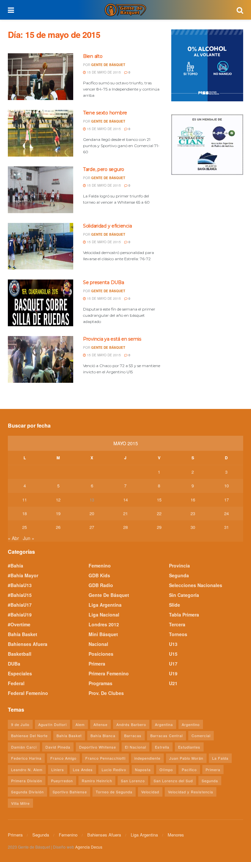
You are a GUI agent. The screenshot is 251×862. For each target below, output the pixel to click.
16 (193, 500)
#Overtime (19, 624)
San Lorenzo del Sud (173, 780)
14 (125, 500)
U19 (173, 673)
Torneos (178, 634)
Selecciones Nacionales (195, 585)
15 (159, 500)
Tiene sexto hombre (105, 113)
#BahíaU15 (20, 595)
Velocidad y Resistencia (190, 791)
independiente (147, 758)
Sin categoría (184, 595)
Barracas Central (166, 735)
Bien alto (92, 56)
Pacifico (189, 769)
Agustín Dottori (52, 724)
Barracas (133, 735)
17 (226, 500)
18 (24, 513)
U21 (173, 683)
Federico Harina (26, 758)
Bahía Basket (22, 634)
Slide (174, 604)
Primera (97, 663)
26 (58, 527)
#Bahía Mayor (23, 575)
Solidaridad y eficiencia (107, 226)
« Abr (13, 538)
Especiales (20, 673)
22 (159, 513)
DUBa (14, 663)
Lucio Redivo (114, 769)
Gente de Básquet (108, 64)
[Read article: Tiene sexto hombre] (40, 133)
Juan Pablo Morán (186, 758)
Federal (16, 683)
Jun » (28, 538)
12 (58, 500)
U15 (173, 654)
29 (159, 527)
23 (193, 513)
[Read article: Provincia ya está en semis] (40, 359)
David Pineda (57, 747)
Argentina (164, 724)
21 (125, 513)
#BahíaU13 (20, 585)
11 (24, 500)
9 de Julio (20, 724)
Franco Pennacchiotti (105, 758)
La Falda (220, 758)
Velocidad (150, 791)
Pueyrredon (62, 780)
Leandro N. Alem (26, 769)
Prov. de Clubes (106, 693)
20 (92, 513)
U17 (173, 663)
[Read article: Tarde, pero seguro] (40, 189)
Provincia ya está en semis (112, 339)
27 (92, 527)
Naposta (143, 769)
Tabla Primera (184, 614)
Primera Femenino (109, 673)
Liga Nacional (104, 614)
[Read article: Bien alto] (40, 76)
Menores (176, 835)
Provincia (179, 565)
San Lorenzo (133, 780)
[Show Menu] (11, 10)
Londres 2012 (104, 624)
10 (226, 485)
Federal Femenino (28, 693)
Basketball (19, 654)
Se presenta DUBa (103, 282)
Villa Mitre (20, 803)
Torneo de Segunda (114, 791)
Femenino (100, 565)
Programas (100, 683)
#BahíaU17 (20, 604)
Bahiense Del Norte (29, 735)
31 (226, 527)
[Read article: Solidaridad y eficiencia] (40, 246)
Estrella (162, 747)
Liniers (57, 769)
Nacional (98, 644)
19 (58, 513)
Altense (100, 724)
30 (193, 527)
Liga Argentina (105, 604)
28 (125, 527)
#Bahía (15, 565)
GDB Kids (99, 575)
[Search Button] (240, 10)
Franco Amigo (63, 758)
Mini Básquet (103, 634)
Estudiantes (189, 747)
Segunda (179, 575)
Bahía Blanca (103, 735)
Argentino (191, 724)
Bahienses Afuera (27, 644)
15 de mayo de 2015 (103, 72)
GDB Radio (101, 585)
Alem (80, 724)
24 (226, 513)
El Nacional (135, 747)
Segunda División (27, 791)
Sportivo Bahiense (70, 791)
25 (24, 527)
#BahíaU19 (20, 614)
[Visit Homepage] (125, 9)
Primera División (26, 780)
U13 (173, 644)
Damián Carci (24, 747)
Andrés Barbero (131, 724)
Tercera (177, 624)
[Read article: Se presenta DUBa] (40, 302)
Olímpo (166, 769)
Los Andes (83, 769)
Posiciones (101, 654)
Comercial (201, 735)
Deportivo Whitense (97, 747)
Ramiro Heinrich (97, 780)
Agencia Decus (88, 847)
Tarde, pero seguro (103, 169)
